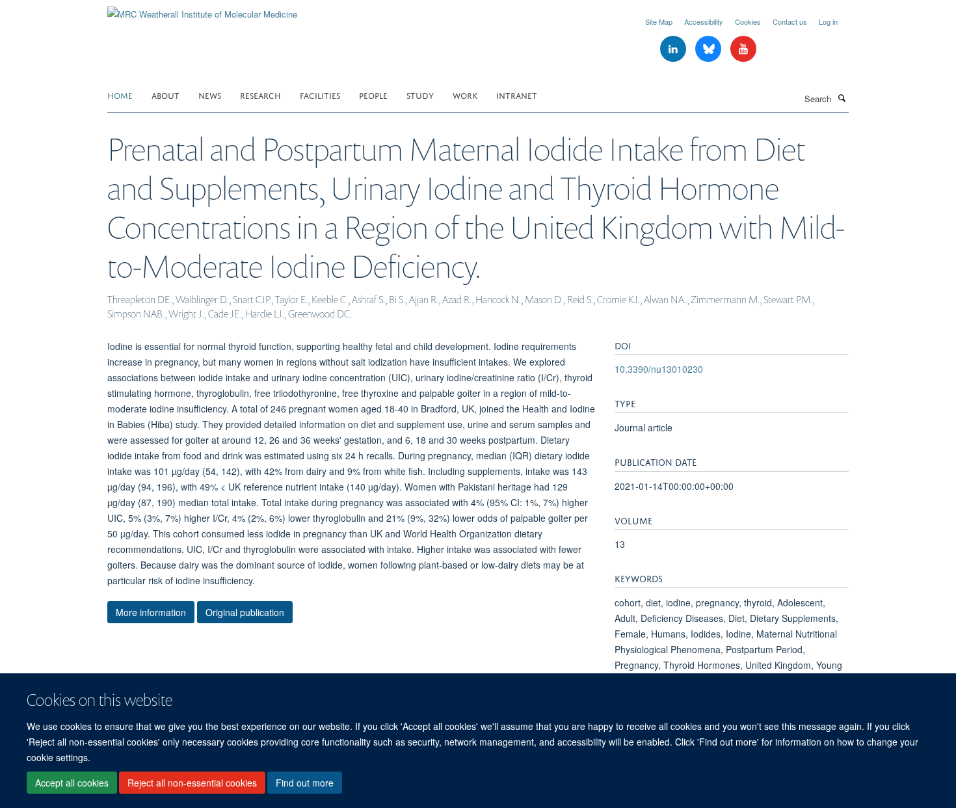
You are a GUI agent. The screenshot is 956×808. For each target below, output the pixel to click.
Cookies (748, 21)
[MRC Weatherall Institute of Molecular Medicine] (202, 9)
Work (465, 94)
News (209, 94)
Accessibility (703, 21)
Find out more (305, 782)
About (165, 94)
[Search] (841, 97)
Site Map (658, 21)
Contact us (790, 21)
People (373, 94)
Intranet (516, 94)
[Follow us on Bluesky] (709, 49)
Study (420, 94)
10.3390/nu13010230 (659, 368)
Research (260, 94)
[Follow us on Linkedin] (674, 49)
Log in (828, 21)
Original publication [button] (245, 612)
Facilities (320, 94)
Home (120, 94)
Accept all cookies (72, 782)
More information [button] (151, 612)
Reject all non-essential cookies (192, 782)
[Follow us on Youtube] (743, 49)
